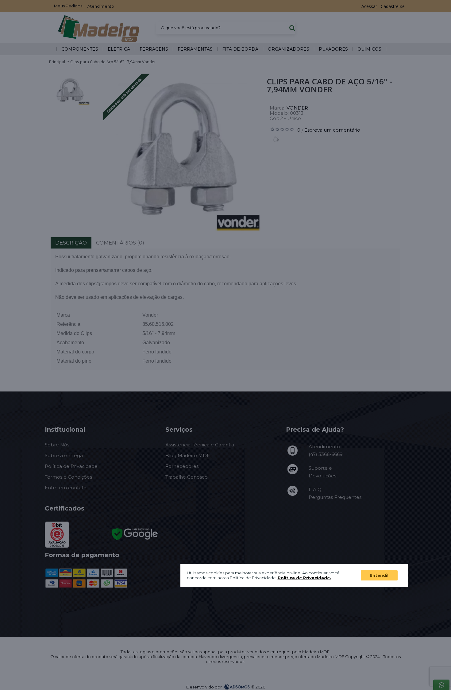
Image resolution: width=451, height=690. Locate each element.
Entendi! (379, 574)
